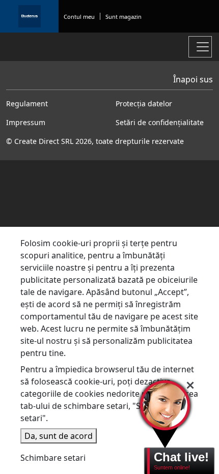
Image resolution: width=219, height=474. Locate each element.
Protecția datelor (144, 103)
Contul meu (79, 16)
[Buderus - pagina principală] (29, 16)
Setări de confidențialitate (160, 122)
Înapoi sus (193, 79)
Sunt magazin (123, 16)
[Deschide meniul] (200, 46)
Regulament (27, 103)
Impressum (25, 122)
